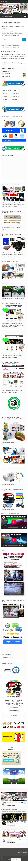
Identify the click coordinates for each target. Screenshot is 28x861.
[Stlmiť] (22, 528)
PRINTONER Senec (7, 16)
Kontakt (20, 851)
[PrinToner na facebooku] (1, 1)
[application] (14, 522)
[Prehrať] (3, 528)
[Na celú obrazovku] (25, 528)
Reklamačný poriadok (22, 852)
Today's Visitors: (6, 651)
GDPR (19, 854)
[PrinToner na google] (6, 1)
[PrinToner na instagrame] (8, 1)
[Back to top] (25, 858)
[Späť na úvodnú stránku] (14, 8)
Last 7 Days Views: (7, 654)
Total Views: (5, 657)
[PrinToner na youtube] (3, 1)
